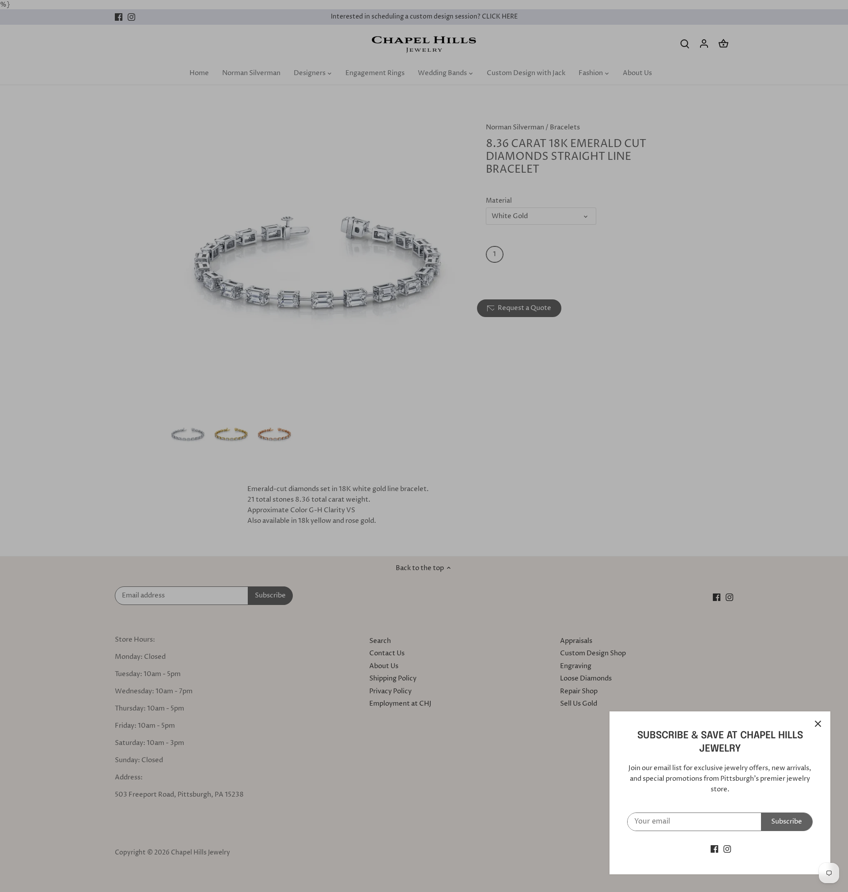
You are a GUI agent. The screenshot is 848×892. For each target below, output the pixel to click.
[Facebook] (714, 849)
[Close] (818, 723)
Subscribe (786, 821)
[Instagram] (727, 849)
